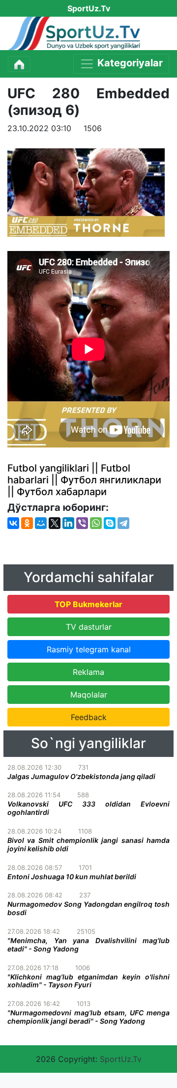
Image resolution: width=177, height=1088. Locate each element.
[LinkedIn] (68, 523)
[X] (54, 523)
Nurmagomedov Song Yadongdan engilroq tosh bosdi (88, 908)
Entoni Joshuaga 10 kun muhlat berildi (71, 876)
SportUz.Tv (121, 1059)
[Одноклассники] (27, 523)
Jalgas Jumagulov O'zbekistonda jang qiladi (81, 776)
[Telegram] (123, 523)
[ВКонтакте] (13, 523)
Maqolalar (88, 694)
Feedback (89, 717)
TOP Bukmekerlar (88, 604)
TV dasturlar (89, 627)
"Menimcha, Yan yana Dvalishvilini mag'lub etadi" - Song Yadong (88, 944)
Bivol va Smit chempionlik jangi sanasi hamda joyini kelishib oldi (88, 844)
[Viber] (82, 523)
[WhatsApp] (96, 523)
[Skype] (110, 523)
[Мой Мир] (41, 523)
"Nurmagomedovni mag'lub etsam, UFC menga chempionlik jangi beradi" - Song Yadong (88, 1016)
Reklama (88, 672)
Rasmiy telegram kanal (89, 649)
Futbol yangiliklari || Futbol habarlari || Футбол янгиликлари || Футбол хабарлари (84, 480)
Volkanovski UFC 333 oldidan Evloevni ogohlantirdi (88, 808)
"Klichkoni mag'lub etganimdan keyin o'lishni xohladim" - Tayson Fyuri (88, 981)
